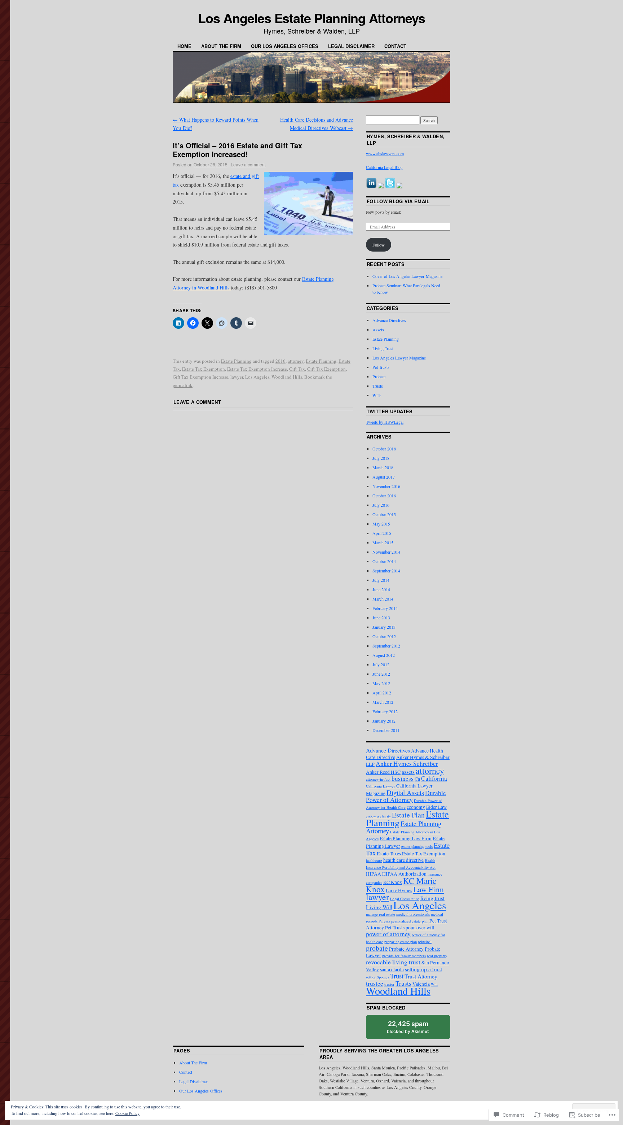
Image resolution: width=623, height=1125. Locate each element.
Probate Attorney (406, 949)
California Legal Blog (384, 167)
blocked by (415, 1029)
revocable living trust (393, 962)
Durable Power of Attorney (406, 796)
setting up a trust (423, 969)
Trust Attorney (421, 976)
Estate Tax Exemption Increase (257, 369)
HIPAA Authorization (404, 874)
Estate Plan (408, 815)
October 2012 (384, 636)
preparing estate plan (400, 941)
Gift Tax (297, 369)
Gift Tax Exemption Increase (200, 377)
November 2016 (386, 486)
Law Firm (428, 889)
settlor (371, 977)
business (403, 778)
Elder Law (436, 807)
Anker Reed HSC (383, 772)
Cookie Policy (127, 1113)
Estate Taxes (389, 853)
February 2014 (385, 608)
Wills (376, 395)
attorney (296, 361)
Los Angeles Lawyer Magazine (399, 358)
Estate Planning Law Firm (406, 838)
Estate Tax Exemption (203, 369)
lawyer (236, 377)
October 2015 (384, 514)
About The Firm (221, 46)
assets (408, 771)
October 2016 (384, 495)
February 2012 (385, 711)
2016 (280, 361)
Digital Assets (405, 792)
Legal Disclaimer (351, 46)
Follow (378, 245)
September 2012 (386, 646)
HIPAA (373, 874)
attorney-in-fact (378, 779)
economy (416, 807)
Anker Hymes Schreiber (407, 763)
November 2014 (386, 552)
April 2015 (381, 533)
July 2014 (380, 580)
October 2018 (384, 449)
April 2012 (381, 693)
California (434, 778)
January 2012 (384, 721)
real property (437, 955)
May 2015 (381, 524)
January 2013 (384, 627)
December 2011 (385, 730)
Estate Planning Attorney (403, 827)
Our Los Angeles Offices (284, 46)
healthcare (374, 860)
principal (425, 941)
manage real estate (380, 914)
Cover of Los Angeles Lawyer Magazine (407, 276)
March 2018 (382, 467)
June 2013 (381, 617)
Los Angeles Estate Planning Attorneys (311, 17)
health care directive (403, 860)
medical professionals (413, 914)
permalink (183, 385)
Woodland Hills (286, 377)
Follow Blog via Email (398, 201)
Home (184, 46)
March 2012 (382, 702)
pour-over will (420, 927)
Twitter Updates (390, 411)
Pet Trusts (380, 367)
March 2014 (382, 599)
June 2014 (381, 589)
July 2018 (380, 458)
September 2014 (386, 571)
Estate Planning (236, 361)
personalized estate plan (409, 921)
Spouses (383, 977)
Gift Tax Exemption (326, 369)
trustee (374, 983)
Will (434, 984)
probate (377, 948)
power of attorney (388, 934)
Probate (378, 376)
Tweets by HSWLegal (384, 422)
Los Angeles (257, 377)
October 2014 (384, 561)
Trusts (377, 386)
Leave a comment (248, 164)
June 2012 (381, 674)
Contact (395, 46)
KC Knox (392, 882)
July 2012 (380, 664)
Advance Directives (389, 320)
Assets (378, 329)
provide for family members (404, 955)
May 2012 (381, 683)
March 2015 (382, 542)
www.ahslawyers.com (385, 153)
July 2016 (380, 505)
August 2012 (383, 655)
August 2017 (383, 477)
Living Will (379, 907)
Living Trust (382, 348)
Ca (417, 779)
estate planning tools (417, 846)
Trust (396, 975)
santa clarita (392, 969)
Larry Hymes (399, 890)
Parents (384, 921)
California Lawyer (380, 786)
